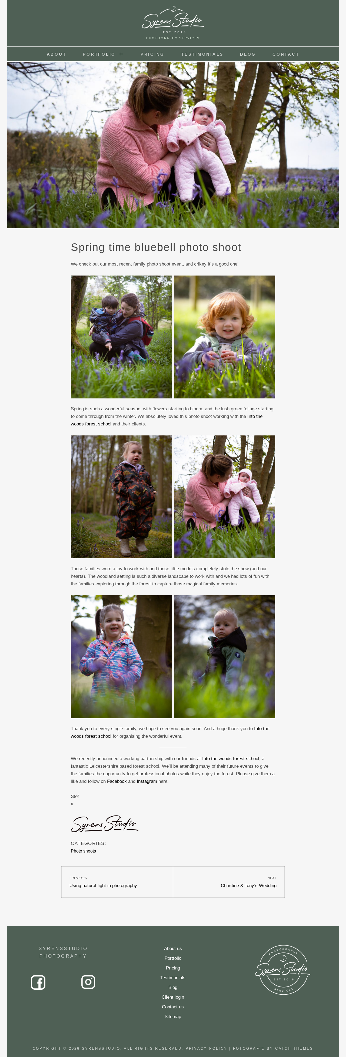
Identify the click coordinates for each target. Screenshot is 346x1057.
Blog (248, 54)
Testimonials (202, 54)
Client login (173, 997)
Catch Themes (294, 1048)
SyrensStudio (101, 1048)
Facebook (117, 781)
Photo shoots (83, 851)
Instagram (147, 781)
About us (173, 948)
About (56, 54)
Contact (285, 54)
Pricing (153, 54)
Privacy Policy (207, 1048)
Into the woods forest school (230, 758)
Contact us (173, 1006)
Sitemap (173, 1016)
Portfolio (99, 54)
